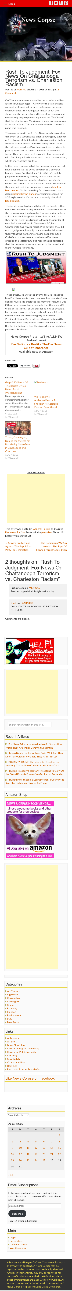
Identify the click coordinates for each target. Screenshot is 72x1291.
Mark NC (21, 89)
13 (43, 1147)
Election (11, 1011)
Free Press (13, 1022)
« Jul (10, 1174)
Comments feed (18, 1244)
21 (51, 1153)
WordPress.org (18, 1247)
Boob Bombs (12, 200)
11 (28, 1147)
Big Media (12, 994)
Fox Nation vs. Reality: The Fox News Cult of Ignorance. (36, 346)
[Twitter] (56, 3)
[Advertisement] (36, 498)
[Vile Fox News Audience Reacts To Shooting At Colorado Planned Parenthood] (47, 388)
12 (36, 1147)
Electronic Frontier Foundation (23, 1069)
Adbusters (13, 1038)
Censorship (13, 997)
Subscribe (17, 1213)
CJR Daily (12, 1055)
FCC (9, 1018)
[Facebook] (51, 3)
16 (12, 1153)
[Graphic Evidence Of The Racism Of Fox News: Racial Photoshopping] (19, 400)
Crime (10, 1004)
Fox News (10, 532)
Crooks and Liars (16, 1062)
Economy (12, 1008)
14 (51, 1147)
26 (36, 1160)
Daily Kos (12, 1065)
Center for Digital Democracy (23, 1048)
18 (28, 1153)
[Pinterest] (66, 3)
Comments (11, 92)
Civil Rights (13, 1001)
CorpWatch (13, 1058)
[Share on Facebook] (36, 289)
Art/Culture (13, 991)
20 (43, 1153)
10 (20, 1147)
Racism (46, 528)
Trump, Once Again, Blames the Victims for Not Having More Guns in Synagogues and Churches (17, 444)
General (37, 528)
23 (12, 1160)
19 (36, 1153)
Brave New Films (16, 1044)
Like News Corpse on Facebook (30, 1078)
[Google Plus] (61, 3)
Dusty (14, 602)
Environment (14, 1015)
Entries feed (16, 1240)
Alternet (12, 1041)
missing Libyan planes (24, 193)
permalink (46, 532)
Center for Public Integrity (21, 1051)
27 (43, 1160)
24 (20, 1160)
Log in (13, 1237)
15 (59, 1147)
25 (28, 1160)
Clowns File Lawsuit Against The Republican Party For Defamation (18, 546)
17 (20, 1153)
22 (59, 1153)
